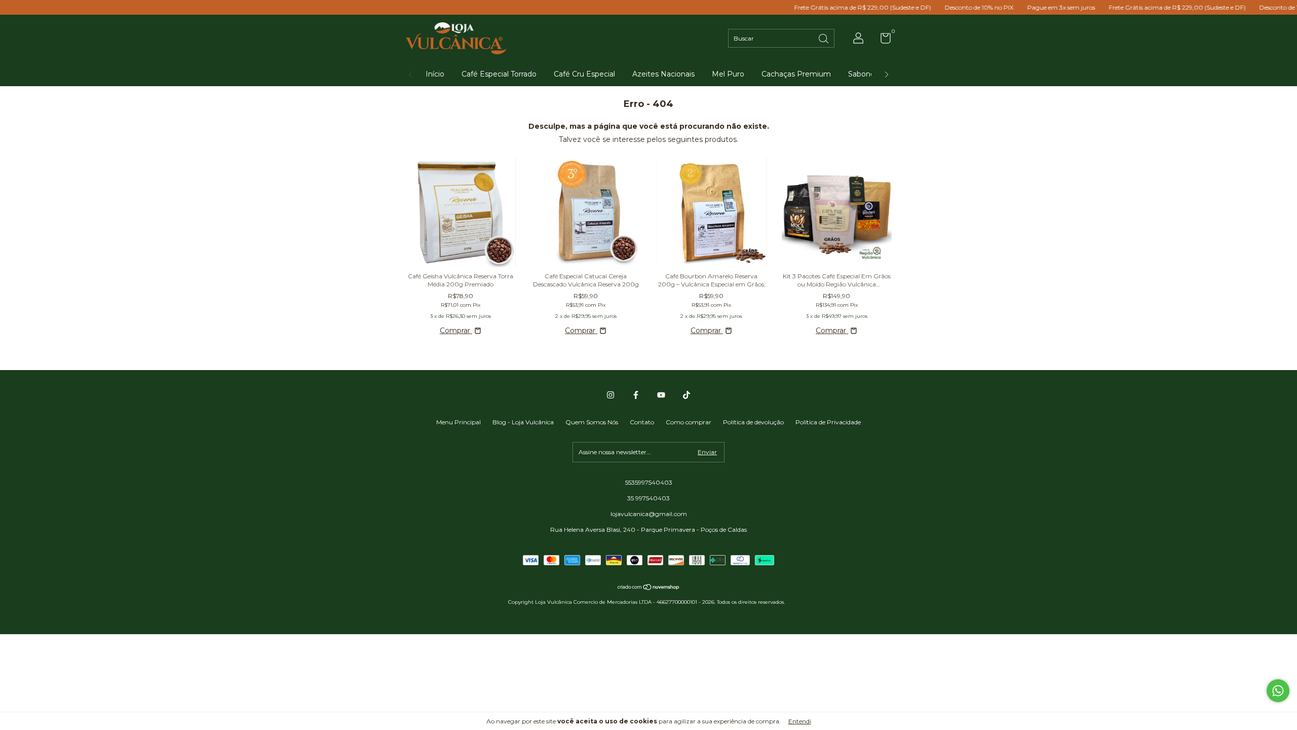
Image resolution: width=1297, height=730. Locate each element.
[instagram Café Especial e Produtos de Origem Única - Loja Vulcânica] (610, 395)
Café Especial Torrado (499, 74)
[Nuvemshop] (648, 588)
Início (435, 74)
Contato (642, 422)
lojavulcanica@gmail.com (649, 514)
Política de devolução (753, 422)
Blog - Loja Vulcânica (523, 422)
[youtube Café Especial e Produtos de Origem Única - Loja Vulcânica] (661, 395)
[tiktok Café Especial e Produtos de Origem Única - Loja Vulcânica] (686, 395)
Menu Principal (458, 422)
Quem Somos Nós (591, 422)
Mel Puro (728, 74)
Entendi (799, 721)
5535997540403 (648, 482)
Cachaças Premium (796, 74)
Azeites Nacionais (663, 74)
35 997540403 (648, 498)
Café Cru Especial (584, 74)
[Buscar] (824, 37)
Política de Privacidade (828, 422)
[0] (882, 40)
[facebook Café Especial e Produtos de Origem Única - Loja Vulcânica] (636, 395)
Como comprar (688, 422)
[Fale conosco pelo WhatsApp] (1278, 690)
